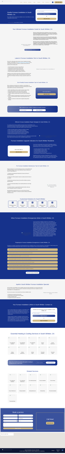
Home (9, 22)
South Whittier (12, 22)
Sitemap (53, 450)
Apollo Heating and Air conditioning (23, 62)
